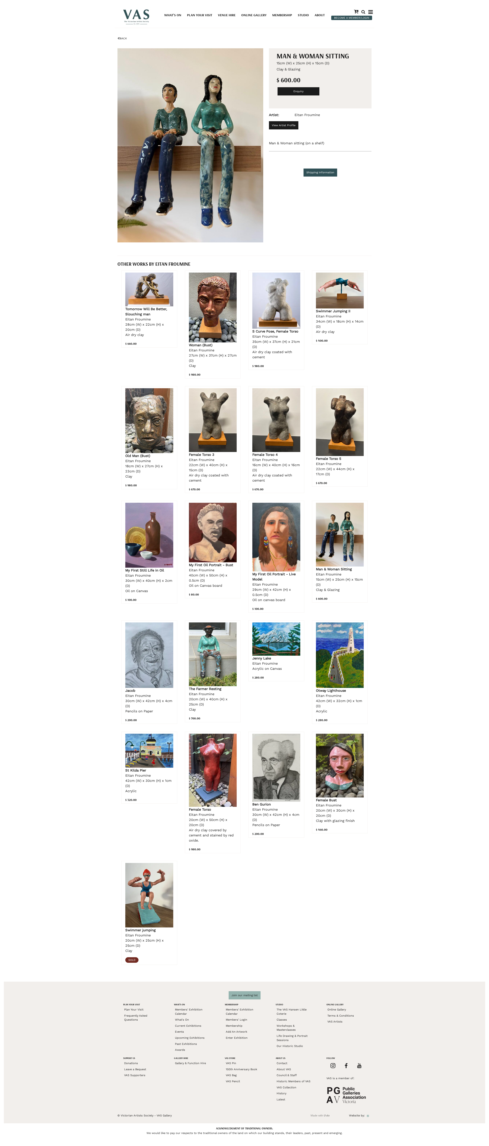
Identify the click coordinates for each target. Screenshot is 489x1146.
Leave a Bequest (135, 1069)
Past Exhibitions (186, 1043)
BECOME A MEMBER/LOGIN (351, 17)
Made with (320, 1115)
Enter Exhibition (237, 1037)
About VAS (284, 1069)
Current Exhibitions (188, 1025)
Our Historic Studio (290, 1046)
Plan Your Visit (199, 15)
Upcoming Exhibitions (190, 1037)
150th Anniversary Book (241, 1069)
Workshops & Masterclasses (286, 1027)
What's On (172, 15)
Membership (282, 15)
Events (179, 1031)
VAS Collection (286, 1087)
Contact (282, 1063)
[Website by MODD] (368, 1115)
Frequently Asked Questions (135, 1017)
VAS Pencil (233, 1081)
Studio (303, 15)
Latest (281, 1099)
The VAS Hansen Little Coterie (292, 1011)
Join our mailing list (245, 995)
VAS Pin (231, 1063)
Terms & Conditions (340, 1015)
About (320, 15)
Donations (131, 1063)
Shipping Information (320, 172)
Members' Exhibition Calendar (188, 1011)
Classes (282, 1019)
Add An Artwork (236, 1031)
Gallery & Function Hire (190, 1063)
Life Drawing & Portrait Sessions (292, 1038)
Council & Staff (287, 1075)
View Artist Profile (284, 125)
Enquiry (298, 91)
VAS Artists (334, 1021)
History (281, 1093)
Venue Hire (227, 15)
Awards (180, 1049)
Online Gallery (253, 15)
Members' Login (236, 1019)
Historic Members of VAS (293, 1081)
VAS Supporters (134, 1075)
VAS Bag (231, 1075)
